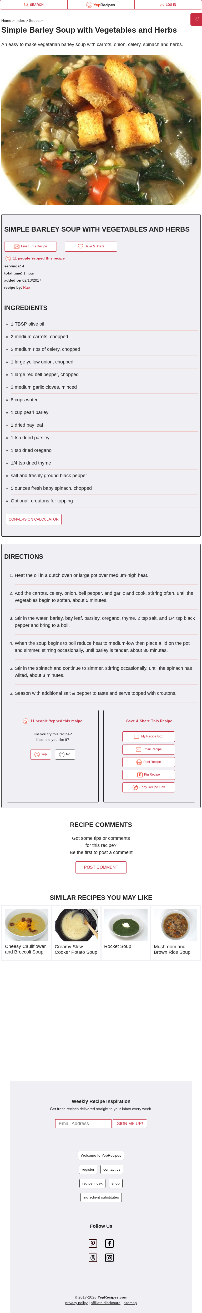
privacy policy (76, 1303)
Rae (26, 287)
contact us (111, 1169)
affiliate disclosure (105, 1303)
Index (20, 20)
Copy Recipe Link (151, 787)
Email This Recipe (33, 246)
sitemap (130, 1303)
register (88, 1169)
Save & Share (93, 246)
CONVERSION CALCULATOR (34, 519)
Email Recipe (151, 749)
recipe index (92, 1183)
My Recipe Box (152, 736)
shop (116, 1183)
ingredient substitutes (101, 1197)
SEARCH (36, 5)
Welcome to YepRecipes (101, 1155)
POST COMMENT (101, 867)
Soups (34, 20)
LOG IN (170, 5)
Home (6, 20)
